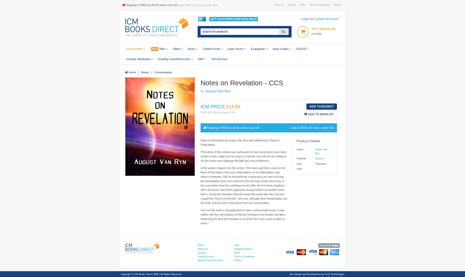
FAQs (303, 4)
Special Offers (135, 48)
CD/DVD (301, 48)
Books (192, 48)
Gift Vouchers (219, 59)
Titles (159, 48)
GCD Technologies (334, 274)
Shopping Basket (243, 249)
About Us (279, 4)
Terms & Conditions (319, 4)
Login (305, 19)
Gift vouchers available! (233, 19)
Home (201, 245)
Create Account (326, 19)
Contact (292, 4)
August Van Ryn (218, 91)
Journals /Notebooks (138, 59)
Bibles (177, 48)
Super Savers (235, 48)
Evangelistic (258, 48)
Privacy (337, 4)
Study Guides (280, 48)
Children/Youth (212, 48)
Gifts (201, 59)
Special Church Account (210, 260)
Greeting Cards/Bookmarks (174, 59)
